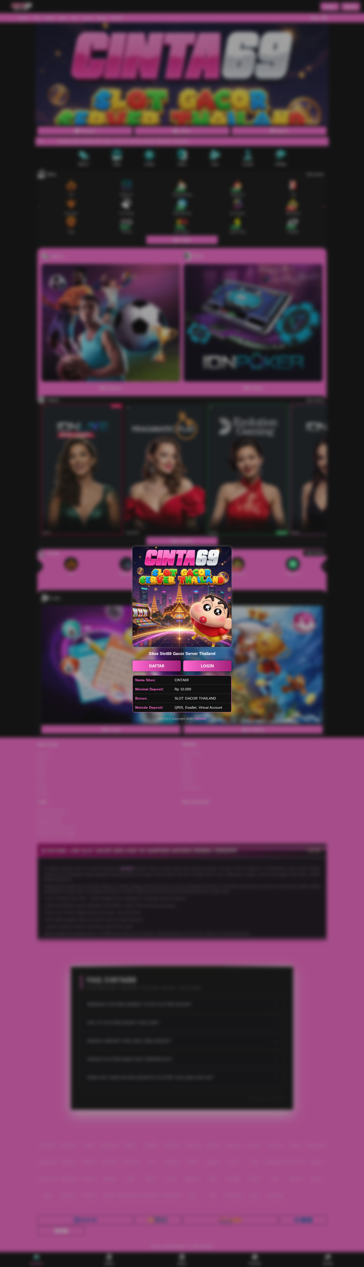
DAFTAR (156, 666)
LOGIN (207, 666)
